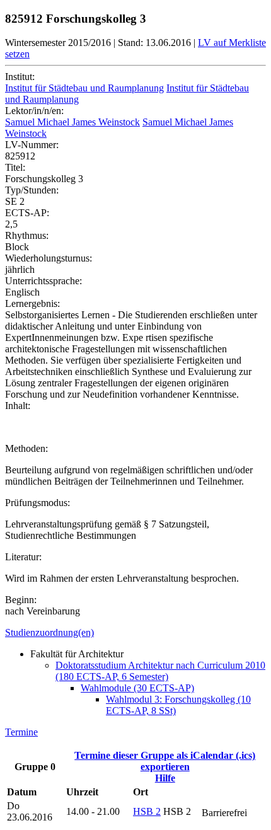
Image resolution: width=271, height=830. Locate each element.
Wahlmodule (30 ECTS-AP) (137, 688)
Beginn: (21, 599)
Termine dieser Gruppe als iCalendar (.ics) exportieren (164, 761)
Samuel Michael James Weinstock (72, 122)
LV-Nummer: (32, 144)
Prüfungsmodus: (37, 502)
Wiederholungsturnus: (48, 258)
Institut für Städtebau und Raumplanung (84, 88)
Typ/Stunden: (32, 190)
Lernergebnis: (32, 303)
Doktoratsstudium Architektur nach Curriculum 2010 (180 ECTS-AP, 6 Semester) (160, 671)
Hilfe (165, 778)
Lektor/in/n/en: (34, 110)
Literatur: (23, 556)
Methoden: (26, 448)
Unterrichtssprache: (43, 280)
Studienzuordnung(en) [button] (49, 632)
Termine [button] (21, 732)
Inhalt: (17, 405)
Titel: (15, 167)
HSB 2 (147, 811)
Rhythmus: (27, 235)
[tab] (135, 632)
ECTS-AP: (27, 212)
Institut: (20, 76)
